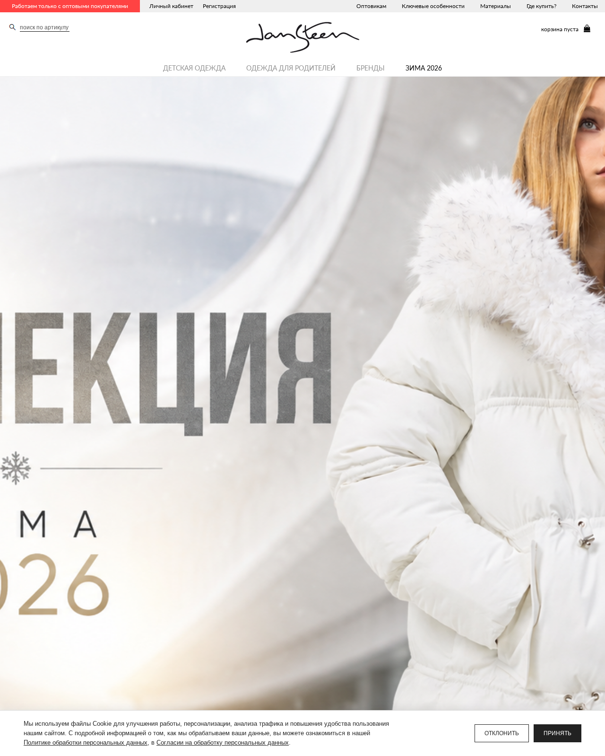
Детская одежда (194, 68)
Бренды (370, 68)
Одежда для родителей (291, 68)
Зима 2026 (424, 68)
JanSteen (303, 37)
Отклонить (501, 733)
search (12, 27)
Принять (557, 733)
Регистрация (219, 5)
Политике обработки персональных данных (85, 742)
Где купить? (541, 5)
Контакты (585, 5)
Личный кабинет (171, 5)
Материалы (495, 5)
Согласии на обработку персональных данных (222, 742)
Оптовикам (371, 5)
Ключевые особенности (433, 5)
